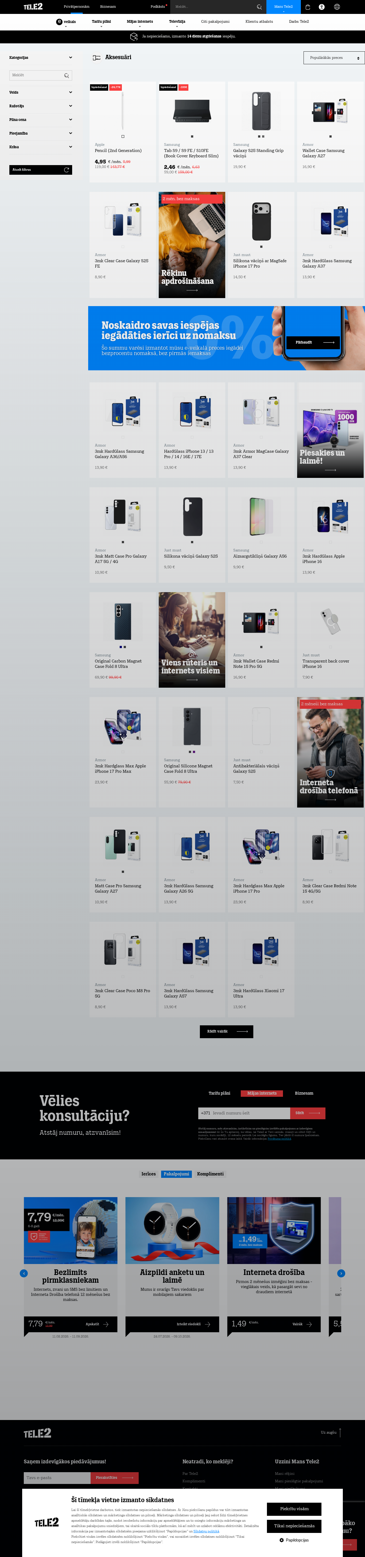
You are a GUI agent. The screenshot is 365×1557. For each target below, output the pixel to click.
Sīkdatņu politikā (206, 1531)
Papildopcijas (297, 1540)
